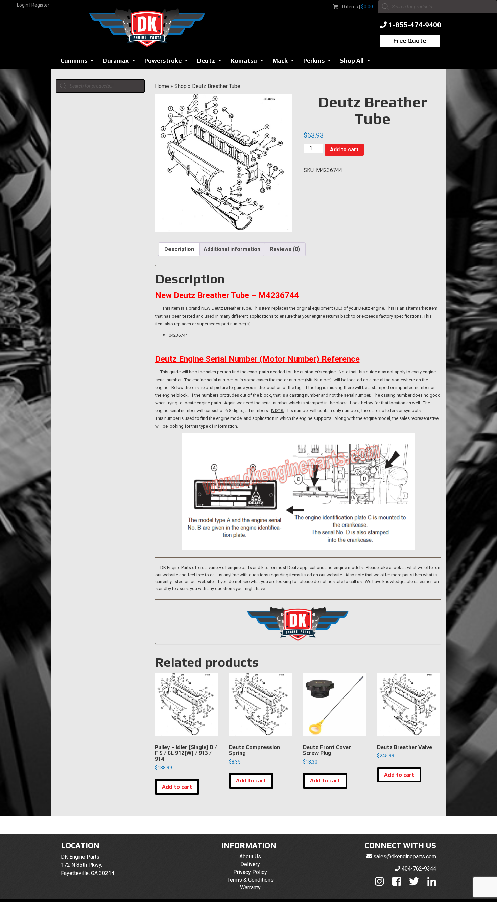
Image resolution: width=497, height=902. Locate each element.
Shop (180, 86)
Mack (285, 62)
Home (162, 86)
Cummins (79, 62)
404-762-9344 (419, 868)
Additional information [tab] (232, 249)
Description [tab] (179, 249)
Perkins (318, 62)
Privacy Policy (250, 872)
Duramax (121, 62)
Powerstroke (167, 62)
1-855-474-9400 (414, 25)
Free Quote (409, 40)
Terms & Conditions (250, 880)
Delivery (250, 864)
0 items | (357, 6)
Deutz (211, 62)
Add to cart (344, 149)
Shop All (357, 62)
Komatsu (249, 62)
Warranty (250, 887)
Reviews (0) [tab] (285, 249)
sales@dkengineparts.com (404, 856)
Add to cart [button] (177, 786)
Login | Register (33, 5)
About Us (250, 856)
